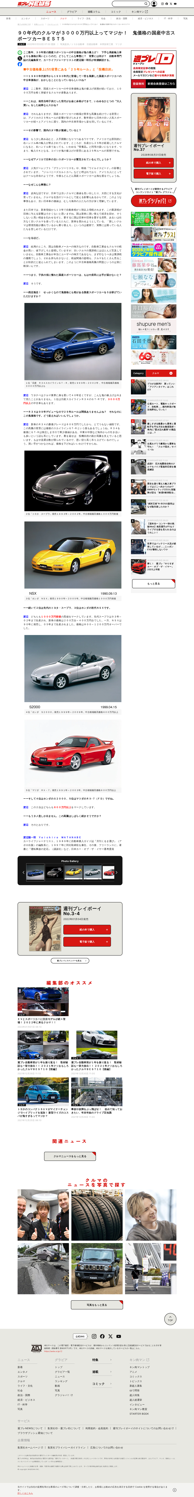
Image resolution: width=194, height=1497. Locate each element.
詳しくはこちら (25, 1493)
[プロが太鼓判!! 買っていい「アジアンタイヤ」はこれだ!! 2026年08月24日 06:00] (97, 1215)
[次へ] (116, 872)
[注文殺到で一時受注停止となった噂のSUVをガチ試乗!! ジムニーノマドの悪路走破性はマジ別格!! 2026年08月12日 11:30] (97, 1268)
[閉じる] (174, 1490)
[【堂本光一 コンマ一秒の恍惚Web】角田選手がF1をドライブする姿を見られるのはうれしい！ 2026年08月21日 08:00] (150, 1215)
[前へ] (23, 872)
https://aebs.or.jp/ (53, 1351)
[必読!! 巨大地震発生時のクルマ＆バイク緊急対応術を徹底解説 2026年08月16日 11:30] (43, 1268)
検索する (146, 3)
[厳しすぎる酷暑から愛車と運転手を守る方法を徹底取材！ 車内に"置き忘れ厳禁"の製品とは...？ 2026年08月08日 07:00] (150, 1268)
